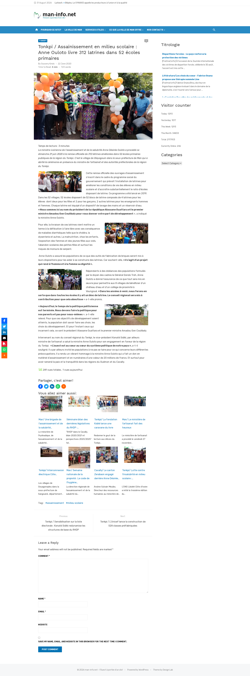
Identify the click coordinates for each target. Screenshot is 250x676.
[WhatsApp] (58, 386)
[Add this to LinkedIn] (52, 386)
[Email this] (4, 338)
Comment (44, 556)
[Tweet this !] (46, 386)
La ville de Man (73, 30)
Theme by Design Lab (163, 670)
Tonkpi (42, 41)
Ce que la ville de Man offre (125, 30)
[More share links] (63, 386)
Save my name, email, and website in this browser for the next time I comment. (82, 641)
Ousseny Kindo (48, 64)
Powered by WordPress (138, 670)
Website (42, 624)
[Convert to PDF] (4, 344)
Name (41, 599)
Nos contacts (155, 30)
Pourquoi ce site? (51, 30)
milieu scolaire (75, 503)
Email (42, 611)
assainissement (55, 503)
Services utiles (94, 30)
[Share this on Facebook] (40, 386)
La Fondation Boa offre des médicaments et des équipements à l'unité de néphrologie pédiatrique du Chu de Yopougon (188, 81)
